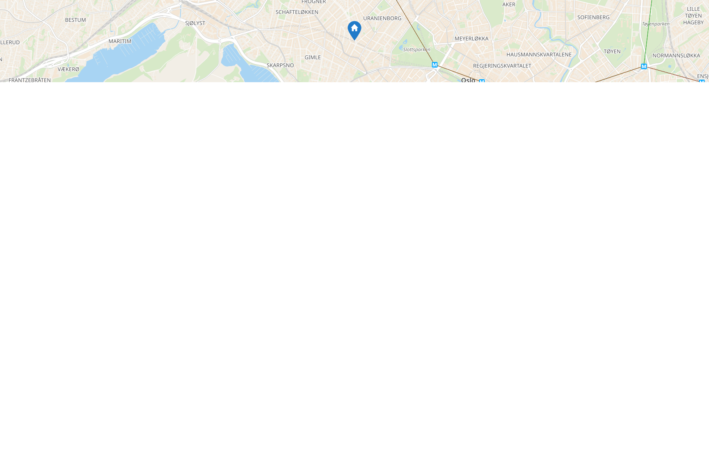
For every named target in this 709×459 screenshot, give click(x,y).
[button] (354, 31)
